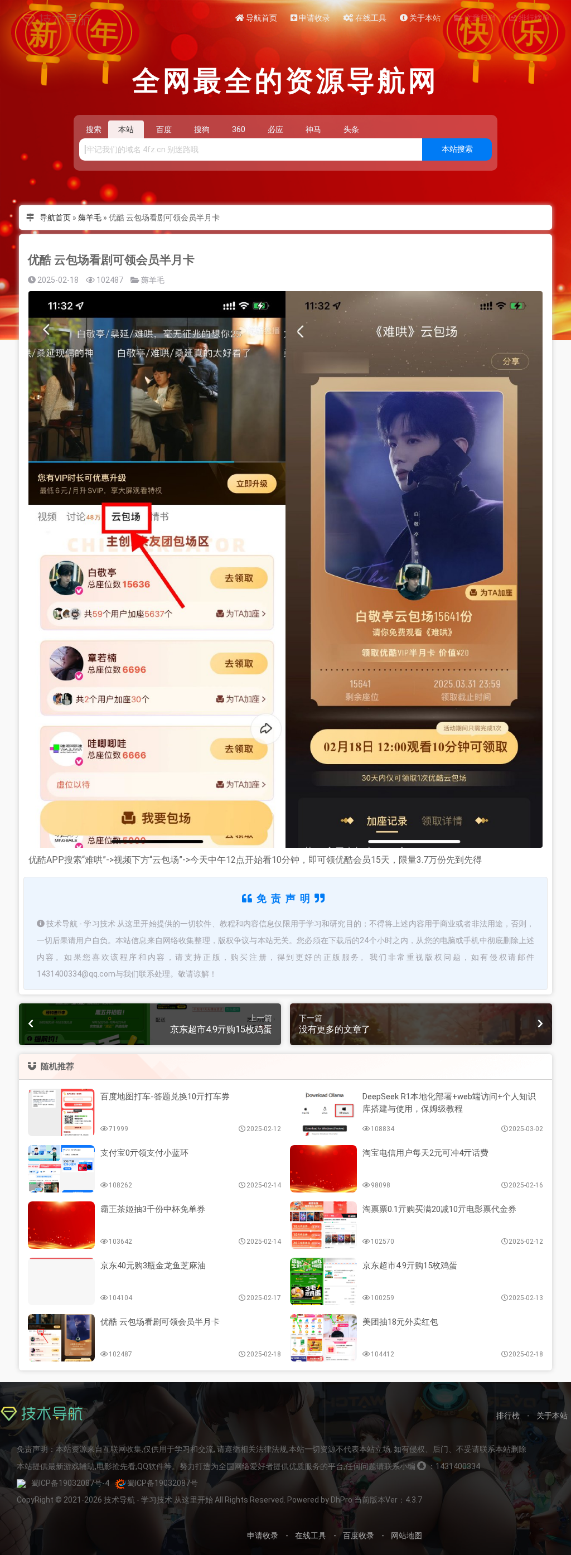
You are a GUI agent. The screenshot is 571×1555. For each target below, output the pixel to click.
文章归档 (479, 17)
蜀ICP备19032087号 (162, 1483)
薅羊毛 (89, 217)
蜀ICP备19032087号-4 (70, 1483)
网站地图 (406, 1535)
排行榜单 (533, 17)
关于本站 (424, 17)
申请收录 (313, 17)
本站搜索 (457, 148)
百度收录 (358, 1535)
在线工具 (370, 17)
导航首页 (260, 17)
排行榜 (508, 1415)
